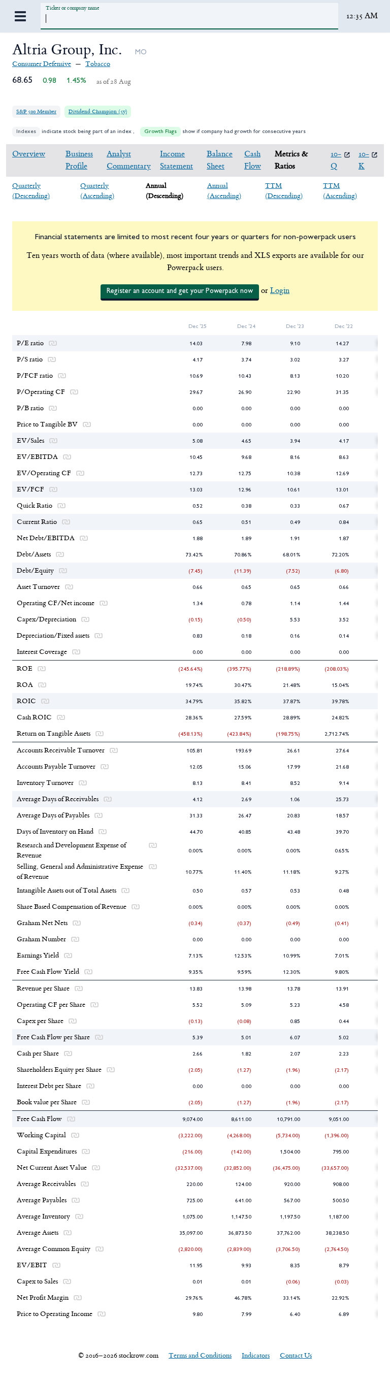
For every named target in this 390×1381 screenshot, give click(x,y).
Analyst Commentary (129, 160)
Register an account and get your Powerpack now (180, 291)
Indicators (256, 1355)
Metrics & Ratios (291, 160)
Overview (28, 154)
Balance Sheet (220, 160)
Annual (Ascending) (224, 190)
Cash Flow (252, 160)
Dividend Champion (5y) (98, 111)
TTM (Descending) (284, 190)
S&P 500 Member (36, 111)
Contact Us (296, 1355)
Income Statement (176, 160)
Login (279, 290)
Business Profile (79, 160)
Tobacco (97, 63)
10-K (364, 160)
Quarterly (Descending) (31, 190)
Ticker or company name (72, 8)
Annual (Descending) (164, 190)
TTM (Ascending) (340, 190)
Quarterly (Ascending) (97, 190)
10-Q (336, 160)
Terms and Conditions (200, 1355)
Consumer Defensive (41, 63)
